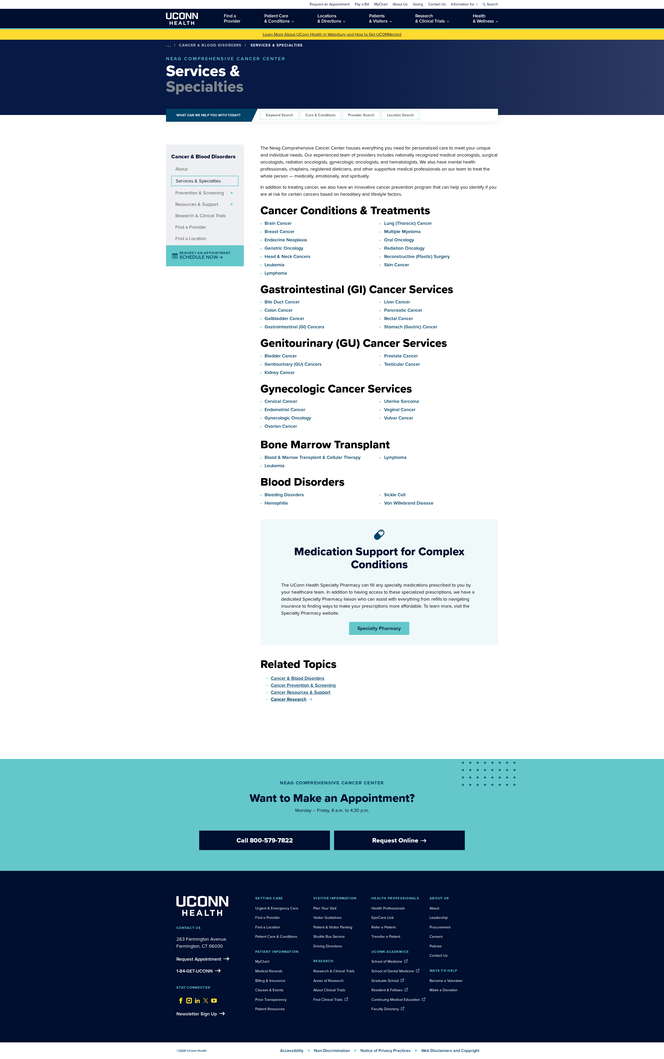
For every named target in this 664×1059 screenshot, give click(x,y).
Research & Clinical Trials (200, 215)
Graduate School (385, 980)
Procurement (440, 927)
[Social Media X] (204, 999)
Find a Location (190, 238)
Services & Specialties (198, 181)
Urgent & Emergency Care (276, 908)
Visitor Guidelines (327, 917)
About (181, 169)
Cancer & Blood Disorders (210, 45)
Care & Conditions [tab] (321, 115)
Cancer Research (288, 699)
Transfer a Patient (385, 936)
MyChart (262, 961)
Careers (436, 936)
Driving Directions (327, 946)
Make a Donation (444, 990)
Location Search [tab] (400, 115)
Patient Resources (270, 1009)
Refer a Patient (383, 927)
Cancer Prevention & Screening (303, 685)
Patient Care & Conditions (276, 936)
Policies (436, 946)
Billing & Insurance (270, 980)
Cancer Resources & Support (300, 692)
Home (176, 53)
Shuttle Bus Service (329, 936)
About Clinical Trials (329, 990)
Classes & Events (269, 990)
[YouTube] (213, 999)
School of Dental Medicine (392, 971)
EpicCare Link (382, 917)
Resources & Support (196, 204)
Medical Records (268, 971)
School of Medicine (386, 961)
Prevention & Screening (199, 192)
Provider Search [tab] (361, 115)
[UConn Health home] (182, 18)
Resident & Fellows (387, 990)
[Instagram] (188, 999)
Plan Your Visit (324, 908)
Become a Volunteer (446, 980)
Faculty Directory (385, 1009)
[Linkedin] (196, 999)
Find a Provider (190, 227)
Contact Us (439, 955)
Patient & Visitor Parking (332, 927)
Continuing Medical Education (395, 999)
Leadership (439, 917)
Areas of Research (329, 980)
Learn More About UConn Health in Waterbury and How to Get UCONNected (332, 34)
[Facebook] (179, 999)
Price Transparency (271, 999)
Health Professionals (388, 908)
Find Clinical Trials (328, 999)
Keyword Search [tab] (279, 115)
